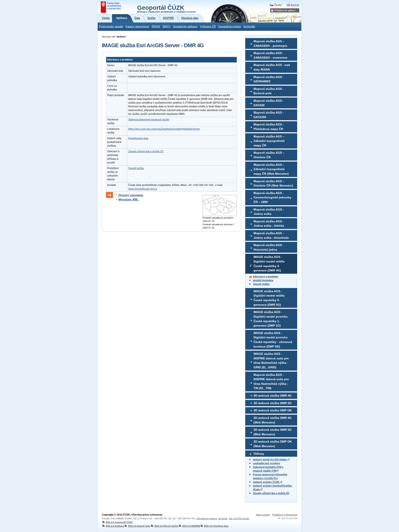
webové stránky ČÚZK (266, 482)
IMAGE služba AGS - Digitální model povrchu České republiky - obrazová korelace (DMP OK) (273, 339)
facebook (223, 518)
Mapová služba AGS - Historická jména (269, 247)
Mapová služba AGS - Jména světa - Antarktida (271, 235)
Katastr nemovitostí (137, 26)
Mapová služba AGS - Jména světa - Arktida (269, 224)
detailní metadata (263, 280)
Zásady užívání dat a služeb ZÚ (271, 493)
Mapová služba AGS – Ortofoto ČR (269, 155)
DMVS (166, 26)
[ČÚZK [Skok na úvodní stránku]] (111, 7)
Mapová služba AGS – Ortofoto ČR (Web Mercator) (273, 183)
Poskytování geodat (111, 26)
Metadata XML (128, 199)
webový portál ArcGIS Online (270, 459)
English (295, 5)
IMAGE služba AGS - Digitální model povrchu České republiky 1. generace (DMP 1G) (271, 318)
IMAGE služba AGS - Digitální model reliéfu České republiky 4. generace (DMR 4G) (269, 263)
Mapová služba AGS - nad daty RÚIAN (272, 67)
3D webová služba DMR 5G (273, 403)
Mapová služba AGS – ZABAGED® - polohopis (270, 43)
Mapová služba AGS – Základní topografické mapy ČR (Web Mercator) (271, 169)
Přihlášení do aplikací (285, 10)
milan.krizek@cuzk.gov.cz (142, 188)
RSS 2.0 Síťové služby (166, 526)
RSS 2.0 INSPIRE (191, 526)
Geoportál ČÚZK (166, 8)
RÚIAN (156, 26)
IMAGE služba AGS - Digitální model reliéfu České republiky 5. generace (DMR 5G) (269, 298)
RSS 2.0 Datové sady (139, 526)
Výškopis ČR (208, 26)
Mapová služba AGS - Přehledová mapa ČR (269, 127)
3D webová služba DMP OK (273, 410)
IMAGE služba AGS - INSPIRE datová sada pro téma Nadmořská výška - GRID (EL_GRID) (271, 360)
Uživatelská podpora (206, 518)
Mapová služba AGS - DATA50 (269, 103)
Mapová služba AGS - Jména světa (269, 212)
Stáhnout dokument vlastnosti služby (148, 119)
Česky (278, 5)
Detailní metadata (130, 195)
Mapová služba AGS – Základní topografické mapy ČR (269, 141)
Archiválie (249, 26)
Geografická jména (229, 26)
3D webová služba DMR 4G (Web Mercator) (273, 420)
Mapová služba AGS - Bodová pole (269, 91)
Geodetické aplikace (185, 26)
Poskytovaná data (138, 138)
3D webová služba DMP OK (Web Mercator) (273, 444)
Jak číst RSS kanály (239, 518)
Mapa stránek (263, 514)
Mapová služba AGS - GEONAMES (269, 79)
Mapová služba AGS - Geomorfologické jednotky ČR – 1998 (272, 197)
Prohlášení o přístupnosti (284, 514)
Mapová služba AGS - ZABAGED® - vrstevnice (270, 55)
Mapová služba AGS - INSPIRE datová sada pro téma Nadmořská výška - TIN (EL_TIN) (271, 381)
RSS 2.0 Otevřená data (216, 526)
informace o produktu (265, 276)
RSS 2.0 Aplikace (115, 526)
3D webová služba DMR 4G (273, 395)
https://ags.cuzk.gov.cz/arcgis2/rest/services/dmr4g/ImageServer (164, 128)
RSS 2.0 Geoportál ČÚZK (119, 522)
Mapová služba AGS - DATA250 (269, 115)
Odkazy (259, 453)
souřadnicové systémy (266, 463)
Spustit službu (261, 284)
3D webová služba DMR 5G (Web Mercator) (273, 432)
